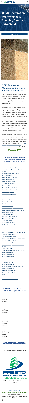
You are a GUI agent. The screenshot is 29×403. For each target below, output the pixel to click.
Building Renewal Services (8, 179)
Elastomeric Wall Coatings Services (10, 201)
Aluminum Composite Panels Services (10, 167)
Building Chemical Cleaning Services (10, 177)
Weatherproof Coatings (7, 272)
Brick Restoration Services (8, 175)
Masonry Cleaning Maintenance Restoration (12, 238)
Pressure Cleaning (6, 254)
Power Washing (5, 248)
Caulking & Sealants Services (8, 183)
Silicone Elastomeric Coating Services (10, 266)
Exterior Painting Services (7, 206)
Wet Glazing (5, 274)
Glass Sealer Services (7, 220)
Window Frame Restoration (8, 279)
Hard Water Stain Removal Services (10, 224)
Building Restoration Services (8, 181)
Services (13, 234)
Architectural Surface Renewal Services (10, 173)
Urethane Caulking (6, 268)
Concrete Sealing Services (8, 192)
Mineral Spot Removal (7, 242)
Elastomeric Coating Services (8, 199)
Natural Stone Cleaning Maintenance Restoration (13, 245)
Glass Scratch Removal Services (9, 216)
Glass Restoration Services (8, 214)
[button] (1, 2)
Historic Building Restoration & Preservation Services (13, 232)
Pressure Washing (6, 262)
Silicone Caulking (6, 264)
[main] (14, 17)
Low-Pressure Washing (7, 236)
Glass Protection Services (7, 212)
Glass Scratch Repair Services (9, 218)
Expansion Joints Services (8, 203)
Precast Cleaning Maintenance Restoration (11, 250)
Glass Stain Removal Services (9, 222)
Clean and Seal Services (7, 185)
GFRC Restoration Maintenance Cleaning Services (13, 210)
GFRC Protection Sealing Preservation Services (12, 208)
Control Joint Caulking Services (9, 194)
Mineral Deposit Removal (7, 240)
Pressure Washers (6, 256)
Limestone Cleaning (6, 234)
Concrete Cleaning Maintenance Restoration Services (14, 189)
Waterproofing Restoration (8, 270)
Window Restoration (6, 276)
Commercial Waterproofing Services (10, 187)
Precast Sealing (5, 252)
